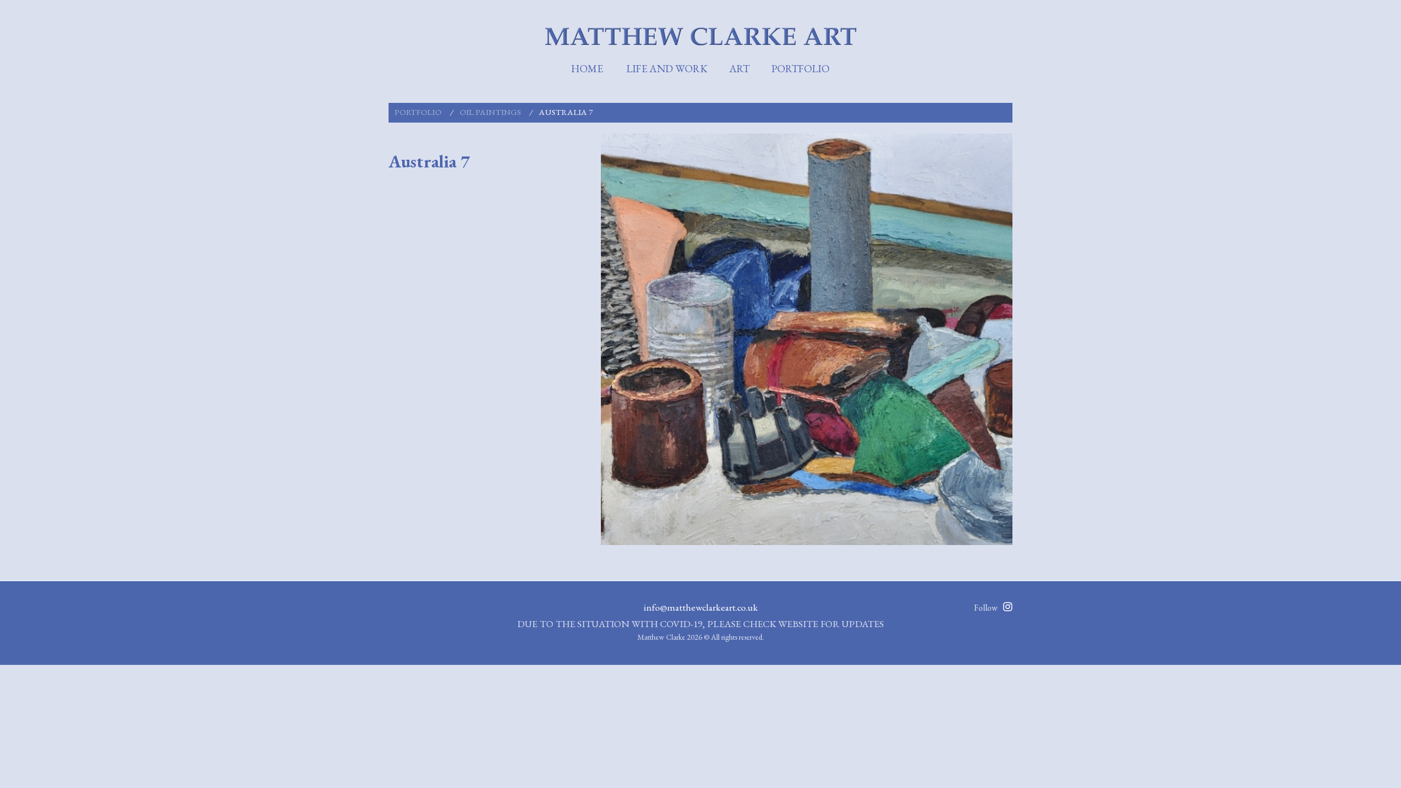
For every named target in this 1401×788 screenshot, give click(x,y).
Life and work (667, 69)
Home (587, 69)
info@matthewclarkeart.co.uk (701, 607)
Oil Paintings (490, 112)
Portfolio (801, 69)
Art (740, 69)
